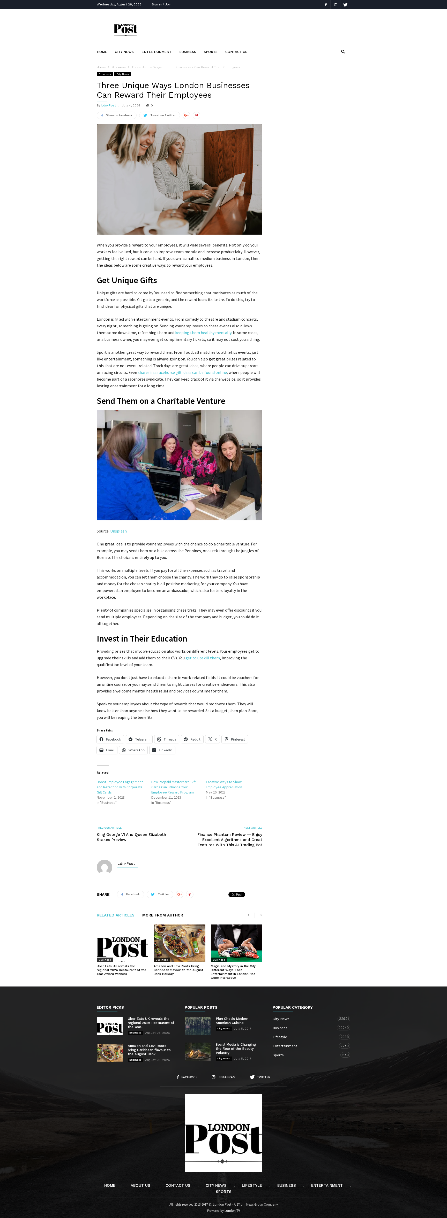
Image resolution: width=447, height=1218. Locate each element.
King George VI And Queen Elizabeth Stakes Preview (131, 837)
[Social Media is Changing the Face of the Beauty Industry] (198, 1052)
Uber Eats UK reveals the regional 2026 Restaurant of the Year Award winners (121, 970)
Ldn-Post (108, 105)
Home (102, 52)
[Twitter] (345, 4)
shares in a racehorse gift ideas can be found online (182, 372)
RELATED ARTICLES (116, 915)
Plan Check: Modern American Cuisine (232, 1021)
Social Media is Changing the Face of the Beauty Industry (236, 1049)
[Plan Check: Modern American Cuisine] (198, 1026)
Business (187, 52)
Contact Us (236, 52)
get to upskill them (202, 657)
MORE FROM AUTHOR (162, 915)
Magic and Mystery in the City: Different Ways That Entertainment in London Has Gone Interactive (233, 972)
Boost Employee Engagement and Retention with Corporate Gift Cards (120, 787)
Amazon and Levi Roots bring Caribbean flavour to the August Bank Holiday (178, 970)
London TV (232, 1210)
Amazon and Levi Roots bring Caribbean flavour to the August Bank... (149, 1050)
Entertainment (156, 52)
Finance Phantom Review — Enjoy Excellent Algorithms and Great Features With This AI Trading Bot (229, 839)
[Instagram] (335, 4)
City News (124, 52)
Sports (211, 52)
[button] (343, 51)
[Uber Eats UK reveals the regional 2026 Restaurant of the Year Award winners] (122, 943)
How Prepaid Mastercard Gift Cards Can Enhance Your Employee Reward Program (173, 787)
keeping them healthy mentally (203, 332)
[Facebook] (326, 4)
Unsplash (118, 531)
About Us (140, 1185)
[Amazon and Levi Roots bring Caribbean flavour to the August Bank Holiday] (179, 943)
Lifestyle (306, 1037)
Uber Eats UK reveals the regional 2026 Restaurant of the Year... (151, 1023)
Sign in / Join (162, 4)
